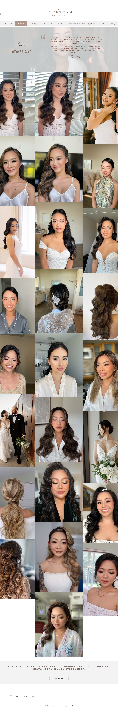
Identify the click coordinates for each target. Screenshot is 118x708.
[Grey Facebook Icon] (4, 14)
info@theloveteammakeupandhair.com (29, 696)
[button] (33, 24)
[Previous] (43, 50)
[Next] (100, 50)
